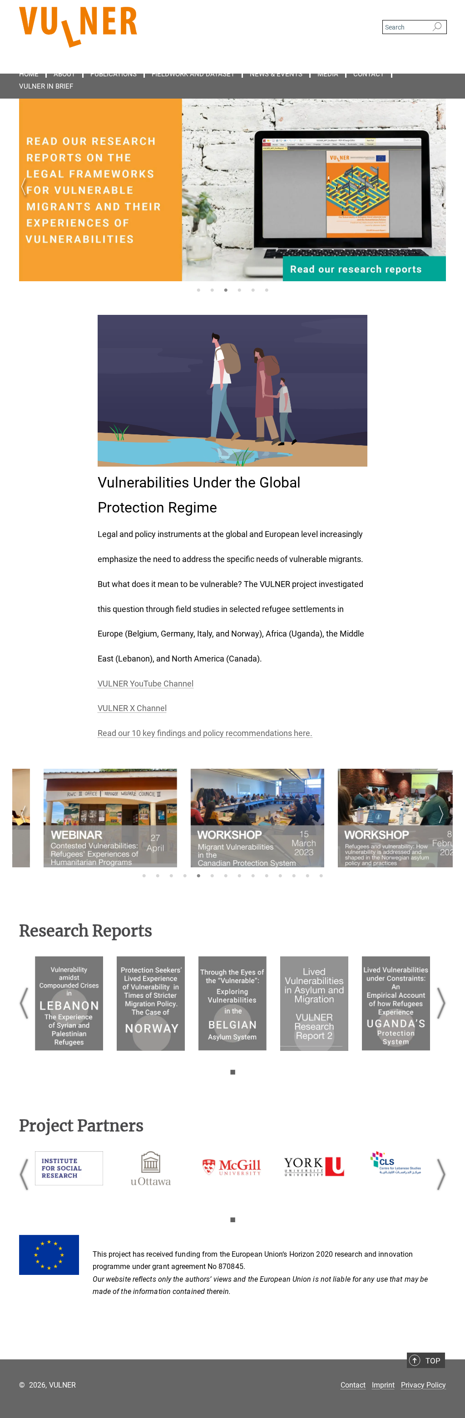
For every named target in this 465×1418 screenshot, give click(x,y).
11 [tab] (280, 876)
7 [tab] (225, 876)
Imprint (383, 1385)
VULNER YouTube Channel (145, 683)
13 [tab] (307, 876)
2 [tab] (212, 290)
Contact (368, 74)
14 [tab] (321, 876)
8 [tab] (239, 876)
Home (29, 74)
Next (439, 197)
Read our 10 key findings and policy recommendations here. (205, 733)
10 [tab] (266, 876)
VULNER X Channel (132, 708)
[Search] (437, 27)
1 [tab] (198, 290)
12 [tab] (293, 876)
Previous (26, 197)
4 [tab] (239, 290)
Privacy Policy (423, 1385)
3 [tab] (225, 290)
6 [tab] (266, 290)
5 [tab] (252, 290)
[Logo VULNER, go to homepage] (189, 27)
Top (432, 1360)
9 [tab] (252, 876)
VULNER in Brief (46, 86)
